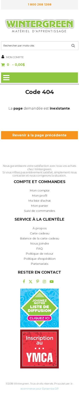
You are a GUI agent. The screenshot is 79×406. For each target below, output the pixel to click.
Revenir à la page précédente (39, 135)
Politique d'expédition (40, 259)
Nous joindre (39, 243)
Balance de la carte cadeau (39, 238)
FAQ (39, 248)
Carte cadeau (39, 233)
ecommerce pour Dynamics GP (40, 388)
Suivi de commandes (39, 211)
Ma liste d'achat (39, 200)
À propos (40, 228)
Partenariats (39, 264)
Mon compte (40, 190)
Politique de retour (39, 253)
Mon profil (39, 195)
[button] (39, 65)
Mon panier (39, 206)
